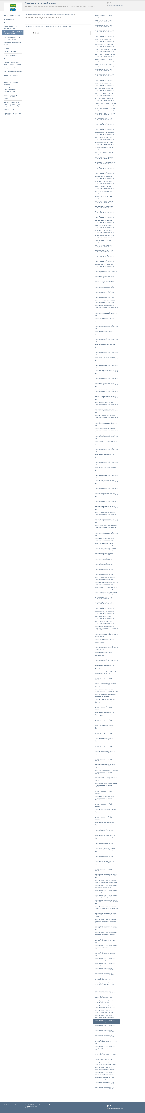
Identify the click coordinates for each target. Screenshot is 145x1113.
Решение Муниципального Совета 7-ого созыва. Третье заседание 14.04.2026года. (105, 1063)
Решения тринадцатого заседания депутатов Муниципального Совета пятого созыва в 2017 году (106, 533)
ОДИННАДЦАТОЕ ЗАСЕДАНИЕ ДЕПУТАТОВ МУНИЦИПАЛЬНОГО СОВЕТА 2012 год (105, 163)
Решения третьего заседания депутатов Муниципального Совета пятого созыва (104, 282)
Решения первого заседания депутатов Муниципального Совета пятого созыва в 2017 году (106, 456)
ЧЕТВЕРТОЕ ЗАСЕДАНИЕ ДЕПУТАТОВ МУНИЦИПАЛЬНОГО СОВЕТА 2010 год (104, 30)
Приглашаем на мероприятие (12, 15)
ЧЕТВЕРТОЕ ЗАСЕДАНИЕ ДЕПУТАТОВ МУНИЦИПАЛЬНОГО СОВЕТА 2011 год (104, 75)
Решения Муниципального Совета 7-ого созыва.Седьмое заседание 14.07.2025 (104, 1021)
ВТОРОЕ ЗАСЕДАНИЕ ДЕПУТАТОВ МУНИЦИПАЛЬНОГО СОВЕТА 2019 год (104, 602)
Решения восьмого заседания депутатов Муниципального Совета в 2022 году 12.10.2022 (105, 837)
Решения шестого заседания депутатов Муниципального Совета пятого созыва (104, 296)
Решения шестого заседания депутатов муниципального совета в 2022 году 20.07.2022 (104, 824)
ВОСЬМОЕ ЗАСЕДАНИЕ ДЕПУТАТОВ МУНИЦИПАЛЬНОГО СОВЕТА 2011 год (104, 89)
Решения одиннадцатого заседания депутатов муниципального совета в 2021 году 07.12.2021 (106, 772)
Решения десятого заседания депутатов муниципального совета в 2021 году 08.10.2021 (105, 766)
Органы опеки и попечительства (13, 71)
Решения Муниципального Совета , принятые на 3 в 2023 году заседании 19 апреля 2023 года (106, 876)
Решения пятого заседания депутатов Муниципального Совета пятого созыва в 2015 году (106, 333)
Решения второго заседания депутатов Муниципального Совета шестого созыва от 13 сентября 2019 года (106, 634)
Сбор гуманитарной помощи (12, 68)
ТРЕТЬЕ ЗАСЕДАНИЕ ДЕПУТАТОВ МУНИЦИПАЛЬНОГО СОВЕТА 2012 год (104, 128)
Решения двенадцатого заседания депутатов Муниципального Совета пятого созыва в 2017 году (106, 527)
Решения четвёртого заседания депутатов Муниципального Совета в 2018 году (105, 549)
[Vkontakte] (108, 3)
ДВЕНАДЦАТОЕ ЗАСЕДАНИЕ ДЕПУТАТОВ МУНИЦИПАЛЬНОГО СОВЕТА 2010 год (105, 55)
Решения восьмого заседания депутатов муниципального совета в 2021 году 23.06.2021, (105, 753)
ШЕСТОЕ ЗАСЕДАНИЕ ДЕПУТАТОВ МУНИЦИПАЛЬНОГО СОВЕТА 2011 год (104, 84)
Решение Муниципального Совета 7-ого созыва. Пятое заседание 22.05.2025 (104, 1011)
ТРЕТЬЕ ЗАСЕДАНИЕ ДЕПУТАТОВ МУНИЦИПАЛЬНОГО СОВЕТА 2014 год (104, 231)
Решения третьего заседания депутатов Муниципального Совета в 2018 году (104, 544)
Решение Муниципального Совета (65, 14)
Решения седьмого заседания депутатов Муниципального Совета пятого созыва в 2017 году (106, 488)
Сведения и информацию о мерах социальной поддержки (12, 63)
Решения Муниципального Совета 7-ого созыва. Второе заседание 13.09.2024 (104, 964)
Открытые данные (9, 109)
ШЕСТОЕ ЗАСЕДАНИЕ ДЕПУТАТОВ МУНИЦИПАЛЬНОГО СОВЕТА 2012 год (104, 138)
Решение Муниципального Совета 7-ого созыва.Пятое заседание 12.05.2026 (104, 1073)
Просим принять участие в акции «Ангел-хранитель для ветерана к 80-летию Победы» (12, 104)
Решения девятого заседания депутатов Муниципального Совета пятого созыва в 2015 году (106, 359)
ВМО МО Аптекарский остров (40, 3)
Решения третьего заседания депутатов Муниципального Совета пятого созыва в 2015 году (106, 320)
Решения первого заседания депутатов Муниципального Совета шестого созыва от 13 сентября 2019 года (106, 628)
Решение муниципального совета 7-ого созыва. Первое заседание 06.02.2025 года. (105, 992)
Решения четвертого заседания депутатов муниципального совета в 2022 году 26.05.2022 (105, 811)
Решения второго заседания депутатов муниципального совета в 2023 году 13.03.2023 (104, 869)
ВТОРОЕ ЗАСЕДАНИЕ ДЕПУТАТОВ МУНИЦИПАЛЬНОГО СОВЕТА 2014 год (104, 226)
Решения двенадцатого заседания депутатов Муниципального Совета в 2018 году (106, 588)
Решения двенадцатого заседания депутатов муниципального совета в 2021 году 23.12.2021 (106, 779)
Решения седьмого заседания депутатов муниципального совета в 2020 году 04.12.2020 (105, 701)
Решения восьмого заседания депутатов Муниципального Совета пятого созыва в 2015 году (106, 352)
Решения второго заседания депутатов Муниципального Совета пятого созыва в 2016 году (106, 385)
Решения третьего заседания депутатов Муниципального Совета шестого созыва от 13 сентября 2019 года (106, 641)
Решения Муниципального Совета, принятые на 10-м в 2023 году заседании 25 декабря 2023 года (106, 915)
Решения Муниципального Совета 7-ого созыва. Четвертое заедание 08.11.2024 (104, 974)
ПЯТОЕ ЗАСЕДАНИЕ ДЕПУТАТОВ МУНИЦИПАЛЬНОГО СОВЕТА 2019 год (104, 617)
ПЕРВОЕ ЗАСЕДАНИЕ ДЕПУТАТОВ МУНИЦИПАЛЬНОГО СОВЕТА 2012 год (104, 119)
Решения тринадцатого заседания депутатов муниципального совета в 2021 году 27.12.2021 (106, 785)
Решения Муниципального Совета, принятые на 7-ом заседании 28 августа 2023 (106, 896)
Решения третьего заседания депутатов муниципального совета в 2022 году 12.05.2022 (104, 804)
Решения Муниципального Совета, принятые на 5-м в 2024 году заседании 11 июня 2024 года (106, 947)
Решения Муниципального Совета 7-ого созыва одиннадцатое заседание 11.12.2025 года (106, 1041)
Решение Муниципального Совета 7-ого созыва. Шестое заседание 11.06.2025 (104, 1016)
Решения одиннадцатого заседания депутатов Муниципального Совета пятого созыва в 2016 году (106, 436)
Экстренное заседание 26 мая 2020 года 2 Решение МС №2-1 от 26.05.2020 (105, 672)
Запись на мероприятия (10, 55)
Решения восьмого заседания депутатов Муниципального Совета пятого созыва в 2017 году (106, 501)
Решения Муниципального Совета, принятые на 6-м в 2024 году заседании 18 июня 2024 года (106, 953)
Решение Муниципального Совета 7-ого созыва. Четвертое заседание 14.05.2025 (105, 1006)
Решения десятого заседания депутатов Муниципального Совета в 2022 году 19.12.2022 (105, 850)
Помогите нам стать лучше (11, 59)
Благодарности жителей (10, 51)
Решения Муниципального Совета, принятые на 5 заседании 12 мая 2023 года (106, 886)
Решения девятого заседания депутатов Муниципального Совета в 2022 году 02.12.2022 (105, 843)
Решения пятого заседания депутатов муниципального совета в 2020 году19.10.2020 (106, 690)
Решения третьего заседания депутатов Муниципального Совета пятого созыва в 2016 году (106, 391)
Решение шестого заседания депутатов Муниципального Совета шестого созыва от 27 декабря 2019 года (106, 660)
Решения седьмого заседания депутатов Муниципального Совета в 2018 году (105, 563)
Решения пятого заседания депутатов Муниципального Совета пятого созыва (104, 291)
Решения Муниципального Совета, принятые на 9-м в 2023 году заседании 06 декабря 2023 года (106, 908)
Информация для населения (12, 75)
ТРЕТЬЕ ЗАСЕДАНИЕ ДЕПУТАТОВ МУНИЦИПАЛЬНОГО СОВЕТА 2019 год (104, 607)
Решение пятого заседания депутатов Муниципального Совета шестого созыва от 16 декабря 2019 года (106, 654)
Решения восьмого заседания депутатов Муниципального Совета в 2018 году (105, 568)
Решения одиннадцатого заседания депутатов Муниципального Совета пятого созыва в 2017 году (106, 521)
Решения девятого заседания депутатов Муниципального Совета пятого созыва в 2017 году (106, 508)
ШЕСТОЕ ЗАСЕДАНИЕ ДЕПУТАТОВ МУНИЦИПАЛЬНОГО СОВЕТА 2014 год (104, 246)
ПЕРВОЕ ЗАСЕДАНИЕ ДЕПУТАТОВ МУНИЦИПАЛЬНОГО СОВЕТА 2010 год (104, 16)
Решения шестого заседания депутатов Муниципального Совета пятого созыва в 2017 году (106, 482)
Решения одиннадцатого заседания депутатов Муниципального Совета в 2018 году (106, 583)
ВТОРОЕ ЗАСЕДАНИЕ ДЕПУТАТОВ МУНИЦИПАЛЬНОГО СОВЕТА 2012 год (104, 123)
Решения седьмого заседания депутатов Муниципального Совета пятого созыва (105, 301)
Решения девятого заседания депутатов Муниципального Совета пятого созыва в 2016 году (106, 423)
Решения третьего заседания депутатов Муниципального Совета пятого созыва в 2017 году (106, 462)
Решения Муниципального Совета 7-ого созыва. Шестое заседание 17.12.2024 (104, 983)
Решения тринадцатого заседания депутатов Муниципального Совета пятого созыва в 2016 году (106, 449)
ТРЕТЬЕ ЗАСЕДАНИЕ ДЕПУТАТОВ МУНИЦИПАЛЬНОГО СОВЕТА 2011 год (104, 70)
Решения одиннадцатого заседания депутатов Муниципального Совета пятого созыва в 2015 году (106, 372)
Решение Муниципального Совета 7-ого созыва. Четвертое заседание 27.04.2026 (105, 1068)
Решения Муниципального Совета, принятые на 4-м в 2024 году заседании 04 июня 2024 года (106, 940)
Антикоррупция (8, 78)
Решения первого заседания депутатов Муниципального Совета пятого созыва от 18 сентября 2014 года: (106, 271)
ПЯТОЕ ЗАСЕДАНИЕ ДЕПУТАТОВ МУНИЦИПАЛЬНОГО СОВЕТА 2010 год (104, 35)
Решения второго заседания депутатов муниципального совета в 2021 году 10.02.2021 (104, 720)
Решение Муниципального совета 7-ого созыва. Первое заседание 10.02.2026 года (105, 1053)
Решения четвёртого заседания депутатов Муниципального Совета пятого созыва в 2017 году (106, 469)
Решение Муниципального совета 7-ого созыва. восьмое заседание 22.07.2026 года (106, 1088)
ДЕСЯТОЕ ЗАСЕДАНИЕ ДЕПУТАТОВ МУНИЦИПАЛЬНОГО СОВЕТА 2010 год (104, 45)
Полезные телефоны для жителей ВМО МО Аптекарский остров (12, 96)
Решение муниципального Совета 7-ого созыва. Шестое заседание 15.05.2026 (104, 1078)
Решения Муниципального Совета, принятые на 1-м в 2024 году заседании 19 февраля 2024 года (106, 921)
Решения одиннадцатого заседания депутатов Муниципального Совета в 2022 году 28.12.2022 (106, 856)
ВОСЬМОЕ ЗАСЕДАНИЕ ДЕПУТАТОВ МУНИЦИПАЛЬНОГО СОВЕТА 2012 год (104, 148)
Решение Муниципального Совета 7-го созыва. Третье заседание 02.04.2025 (106, 1001)
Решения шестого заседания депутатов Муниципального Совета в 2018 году (104, 558)
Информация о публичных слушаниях (11, 83)
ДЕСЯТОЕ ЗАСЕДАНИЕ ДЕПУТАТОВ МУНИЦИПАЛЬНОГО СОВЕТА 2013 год (104, 207)
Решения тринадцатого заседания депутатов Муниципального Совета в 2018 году (106, 593)
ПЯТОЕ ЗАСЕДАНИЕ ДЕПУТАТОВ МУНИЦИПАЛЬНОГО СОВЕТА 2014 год (104, 241)
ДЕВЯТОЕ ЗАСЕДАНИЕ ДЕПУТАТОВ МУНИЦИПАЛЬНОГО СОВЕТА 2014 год (104, 260)
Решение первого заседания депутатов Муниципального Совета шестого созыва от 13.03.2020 (105, 667)
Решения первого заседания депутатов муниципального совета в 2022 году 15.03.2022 (104, 791)
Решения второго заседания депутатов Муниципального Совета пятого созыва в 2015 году (106, 313)
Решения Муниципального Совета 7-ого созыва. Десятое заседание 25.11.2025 (104, 1036)
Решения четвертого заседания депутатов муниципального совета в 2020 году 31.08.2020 (105, 685)
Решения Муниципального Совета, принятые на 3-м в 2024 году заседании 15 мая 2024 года (106, 934)
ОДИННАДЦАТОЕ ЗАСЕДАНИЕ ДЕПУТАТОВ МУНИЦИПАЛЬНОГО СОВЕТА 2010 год (105, 50)
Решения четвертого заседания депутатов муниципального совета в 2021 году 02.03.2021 (105, 733)
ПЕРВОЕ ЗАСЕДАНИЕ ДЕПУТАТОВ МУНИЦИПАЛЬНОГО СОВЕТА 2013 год (104, 172)
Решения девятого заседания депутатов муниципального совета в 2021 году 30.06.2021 (105, 759)
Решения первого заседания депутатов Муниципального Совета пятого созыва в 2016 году (106, 378)
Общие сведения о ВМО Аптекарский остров (10, 27)
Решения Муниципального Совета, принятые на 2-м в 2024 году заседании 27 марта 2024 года (106, 927)
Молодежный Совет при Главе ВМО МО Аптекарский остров (12, 114)
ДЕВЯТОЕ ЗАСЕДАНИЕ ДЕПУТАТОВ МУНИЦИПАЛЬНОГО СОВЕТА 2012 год (104, 153)
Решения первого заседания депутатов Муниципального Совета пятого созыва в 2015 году (106, 307)
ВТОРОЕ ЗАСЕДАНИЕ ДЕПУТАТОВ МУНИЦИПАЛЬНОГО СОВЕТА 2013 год (104, 177)
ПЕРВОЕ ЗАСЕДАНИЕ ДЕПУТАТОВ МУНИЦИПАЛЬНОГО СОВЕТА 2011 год (104, 60)
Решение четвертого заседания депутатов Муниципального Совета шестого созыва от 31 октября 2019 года (106, 647)
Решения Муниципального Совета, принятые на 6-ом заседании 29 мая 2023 (106, 891)
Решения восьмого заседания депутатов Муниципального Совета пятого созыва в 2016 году (106, 417)
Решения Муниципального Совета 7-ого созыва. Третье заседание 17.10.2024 (104, 969)
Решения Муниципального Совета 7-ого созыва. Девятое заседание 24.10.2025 (104, 1031)
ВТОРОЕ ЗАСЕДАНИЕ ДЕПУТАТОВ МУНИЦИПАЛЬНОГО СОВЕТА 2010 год (104, 21)
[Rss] (110, 3)
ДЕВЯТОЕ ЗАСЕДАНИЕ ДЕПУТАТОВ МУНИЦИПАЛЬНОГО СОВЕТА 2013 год (104, 202)
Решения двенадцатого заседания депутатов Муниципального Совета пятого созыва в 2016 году (106, 443)
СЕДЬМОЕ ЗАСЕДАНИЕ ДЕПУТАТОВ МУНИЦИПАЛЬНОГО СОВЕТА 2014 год (104, 251)
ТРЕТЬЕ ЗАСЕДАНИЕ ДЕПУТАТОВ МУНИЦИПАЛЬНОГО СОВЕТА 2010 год (104, 26)
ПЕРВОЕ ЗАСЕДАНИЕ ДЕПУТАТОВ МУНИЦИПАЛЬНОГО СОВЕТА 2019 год (104, 598)
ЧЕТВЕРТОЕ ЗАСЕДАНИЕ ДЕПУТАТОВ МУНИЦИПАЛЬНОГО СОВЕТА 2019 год (104, 612)
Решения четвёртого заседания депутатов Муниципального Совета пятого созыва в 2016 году (106, 398)
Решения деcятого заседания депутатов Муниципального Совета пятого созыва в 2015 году (106, 365)
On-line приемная (9, 19)
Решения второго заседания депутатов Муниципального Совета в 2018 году (104, 539)
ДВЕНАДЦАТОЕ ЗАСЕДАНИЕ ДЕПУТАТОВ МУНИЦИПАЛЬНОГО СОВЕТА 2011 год (105, 109)
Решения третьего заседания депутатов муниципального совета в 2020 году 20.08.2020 (104, 678)
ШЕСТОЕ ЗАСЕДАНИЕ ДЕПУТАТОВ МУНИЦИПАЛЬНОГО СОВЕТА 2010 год (104, 40)
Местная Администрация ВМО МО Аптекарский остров (12, 38)
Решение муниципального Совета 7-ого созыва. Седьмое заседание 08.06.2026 (104, 1083)
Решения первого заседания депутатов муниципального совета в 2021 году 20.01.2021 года (104, 714)
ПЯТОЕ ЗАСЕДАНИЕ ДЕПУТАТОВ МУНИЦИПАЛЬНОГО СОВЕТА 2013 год (104, 187)
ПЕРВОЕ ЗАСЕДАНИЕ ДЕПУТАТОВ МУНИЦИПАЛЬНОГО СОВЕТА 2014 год (104, 221)
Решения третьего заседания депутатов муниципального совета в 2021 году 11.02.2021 (104, 727)
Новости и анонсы (9, 22)
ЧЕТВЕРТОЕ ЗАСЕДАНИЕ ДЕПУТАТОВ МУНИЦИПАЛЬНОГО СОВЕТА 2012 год (104, 133)
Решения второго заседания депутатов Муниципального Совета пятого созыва (104, 277)
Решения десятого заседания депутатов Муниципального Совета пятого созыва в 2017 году (106, 514)
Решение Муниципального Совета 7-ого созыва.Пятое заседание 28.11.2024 (104, 978)
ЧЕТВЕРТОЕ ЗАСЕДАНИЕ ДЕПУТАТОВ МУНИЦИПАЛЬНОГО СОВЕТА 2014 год (104, 236)
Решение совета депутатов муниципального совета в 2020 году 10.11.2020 (106, 695)
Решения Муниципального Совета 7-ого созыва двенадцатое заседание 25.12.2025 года (105, 1048)
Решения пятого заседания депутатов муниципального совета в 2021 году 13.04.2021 (104, 740)
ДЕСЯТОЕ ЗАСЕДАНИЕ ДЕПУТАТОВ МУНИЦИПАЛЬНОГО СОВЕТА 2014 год (104, 265)
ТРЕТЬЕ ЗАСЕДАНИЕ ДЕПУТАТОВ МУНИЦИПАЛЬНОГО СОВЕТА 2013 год (104, 182)
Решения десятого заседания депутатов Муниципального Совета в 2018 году (105, 578)
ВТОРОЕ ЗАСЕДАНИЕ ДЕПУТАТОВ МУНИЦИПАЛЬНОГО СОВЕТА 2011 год (104, 65)
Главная (27, 14)
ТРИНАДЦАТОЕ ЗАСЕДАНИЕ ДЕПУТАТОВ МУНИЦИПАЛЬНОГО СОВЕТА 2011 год (105, 114)
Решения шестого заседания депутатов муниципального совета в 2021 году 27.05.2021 (104, 746)
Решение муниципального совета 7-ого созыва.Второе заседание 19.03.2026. (104, 1058)
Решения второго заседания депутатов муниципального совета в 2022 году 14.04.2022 (104, 798)
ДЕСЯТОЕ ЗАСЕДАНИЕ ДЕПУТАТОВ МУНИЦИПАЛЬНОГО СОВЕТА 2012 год (104, 158)
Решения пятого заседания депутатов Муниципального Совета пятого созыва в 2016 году (106, 404)
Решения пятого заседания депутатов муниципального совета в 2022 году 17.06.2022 (104, 817)
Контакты (6, 48)
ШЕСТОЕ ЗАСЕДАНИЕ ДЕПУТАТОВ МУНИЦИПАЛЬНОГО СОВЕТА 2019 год (104, 622)
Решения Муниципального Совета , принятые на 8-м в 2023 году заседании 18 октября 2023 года (106, 902)
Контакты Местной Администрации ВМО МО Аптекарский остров (11, 89)
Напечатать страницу (61, 32)
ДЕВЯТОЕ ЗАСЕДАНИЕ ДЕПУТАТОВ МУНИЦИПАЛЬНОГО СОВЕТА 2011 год (104, 94)
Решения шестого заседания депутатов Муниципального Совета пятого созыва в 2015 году (106, 339)
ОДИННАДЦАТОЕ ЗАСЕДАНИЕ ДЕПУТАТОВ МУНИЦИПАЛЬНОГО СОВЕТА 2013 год (105, 211)
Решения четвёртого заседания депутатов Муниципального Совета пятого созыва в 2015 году (106, 326)
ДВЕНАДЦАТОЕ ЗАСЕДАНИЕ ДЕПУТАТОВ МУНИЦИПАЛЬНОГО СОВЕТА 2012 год (105, 167)
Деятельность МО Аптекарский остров (12, 43)
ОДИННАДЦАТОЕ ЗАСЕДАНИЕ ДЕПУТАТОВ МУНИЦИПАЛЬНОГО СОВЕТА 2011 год (105, 104)
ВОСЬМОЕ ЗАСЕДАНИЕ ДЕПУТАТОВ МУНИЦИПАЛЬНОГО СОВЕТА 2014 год (104, 255)
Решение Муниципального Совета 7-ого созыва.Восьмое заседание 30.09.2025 (104, 1026)
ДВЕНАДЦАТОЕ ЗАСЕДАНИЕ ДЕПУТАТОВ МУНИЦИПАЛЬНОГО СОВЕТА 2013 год (105, 216)
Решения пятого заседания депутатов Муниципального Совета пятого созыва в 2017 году (106, 475)
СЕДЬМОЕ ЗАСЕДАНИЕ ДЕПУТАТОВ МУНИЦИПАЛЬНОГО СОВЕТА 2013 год (104, 197)
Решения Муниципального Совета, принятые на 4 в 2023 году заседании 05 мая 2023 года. (106, 881)
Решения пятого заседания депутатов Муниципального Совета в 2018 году (104, 554)
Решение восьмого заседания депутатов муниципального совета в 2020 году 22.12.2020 (105, 707)
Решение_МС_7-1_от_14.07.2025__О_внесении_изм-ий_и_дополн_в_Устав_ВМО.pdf (49, 26)
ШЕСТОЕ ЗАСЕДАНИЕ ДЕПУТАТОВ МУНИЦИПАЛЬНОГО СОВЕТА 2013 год (104, 192)
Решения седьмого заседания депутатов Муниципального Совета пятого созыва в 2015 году (106, 346)
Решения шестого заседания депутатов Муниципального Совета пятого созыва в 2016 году (106, 410)
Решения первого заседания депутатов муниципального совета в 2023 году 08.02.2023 (104, 863)
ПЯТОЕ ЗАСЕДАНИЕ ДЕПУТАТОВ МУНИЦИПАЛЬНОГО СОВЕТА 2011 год (104, 79)
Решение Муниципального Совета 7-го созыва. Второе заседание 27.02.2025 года (106, 996)
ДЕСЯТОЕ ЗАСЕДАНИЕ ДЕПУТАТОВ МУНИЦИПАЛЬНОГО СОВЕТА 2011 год (104, 99)
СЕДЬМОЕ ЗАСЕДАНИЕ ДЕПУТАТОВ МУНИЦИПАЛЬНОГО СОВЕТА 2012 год (104, 143)
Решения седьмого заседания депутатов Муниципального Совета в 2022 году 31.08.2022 (105, 830)
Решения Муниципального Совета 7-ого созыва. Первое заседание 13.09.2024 (104, 959)
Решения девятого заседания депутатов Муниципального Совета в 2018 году (105, 573)
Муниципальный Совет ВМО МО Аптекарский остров (13, 32)
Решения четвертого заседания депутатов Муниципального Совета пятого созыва (105, 286)
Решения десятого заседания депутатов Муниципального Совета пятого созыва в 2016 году (106, 430)
